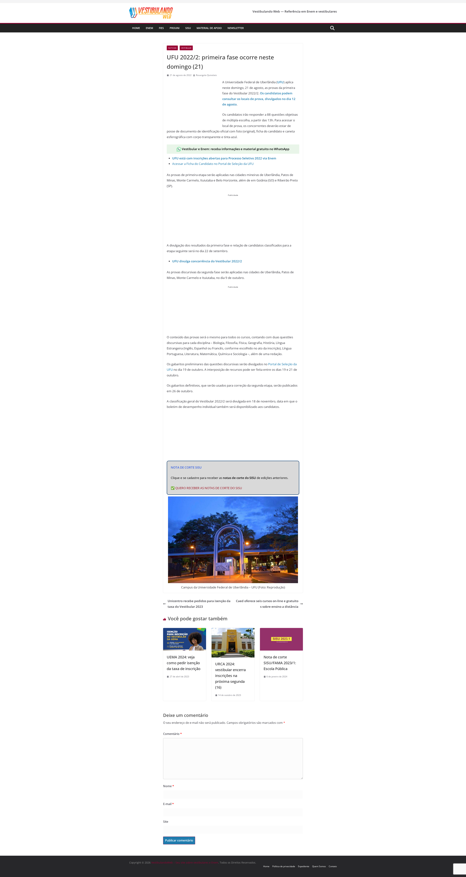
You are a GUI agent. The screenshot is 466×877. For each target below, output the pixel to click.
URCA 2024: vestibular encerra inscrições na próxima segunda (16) (230, 675)
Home (136, 28)
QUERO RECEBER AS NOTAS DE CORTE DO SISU (208, 488)
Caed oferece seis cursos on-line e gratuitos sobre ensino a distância (267, 604)
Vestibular (186, 48)
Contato (333, 866)
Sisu (188, 28)
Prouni (174, 28)
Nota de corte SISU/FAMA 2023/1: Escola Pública (280, 663)
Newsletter (236, 28)
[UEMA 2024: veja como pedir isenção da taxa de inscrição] (184, 631)
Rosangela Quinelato (206, 75)
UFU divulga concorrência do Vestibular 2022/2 (207, 261)
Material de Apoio (209, 28)
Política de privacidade (283, 866)
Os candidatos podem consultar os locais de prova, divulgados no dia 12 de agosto (258, 98)
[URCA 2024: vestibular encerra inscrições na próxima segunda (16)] (233, 631)
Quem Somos (319, 866)
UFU (280, 82)
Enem (149, 28)
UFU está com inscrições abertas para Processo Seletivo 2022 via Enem (224, 158)
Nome (168, 786)
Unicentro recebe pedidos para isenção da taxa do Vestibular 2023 (199, 604)
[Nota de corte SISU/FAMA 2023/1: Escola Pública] (281, 631)
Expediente (303, 866)
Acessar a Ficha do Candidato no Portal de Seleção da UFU (213, 164)
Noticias (172, 48)
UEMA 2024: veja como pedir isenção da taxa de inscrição (183, 663)
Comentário (172, 734)
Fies (161, 28)
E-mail (168, 804)
